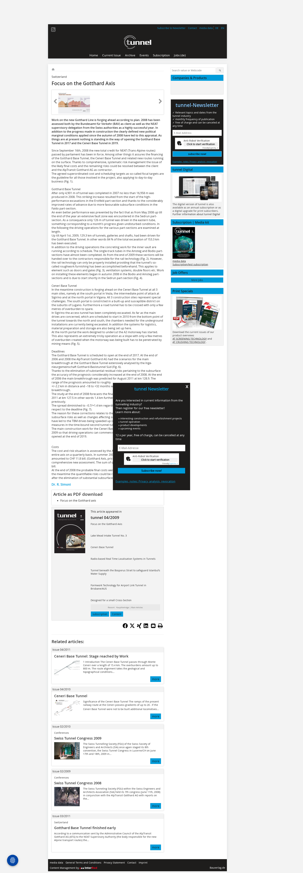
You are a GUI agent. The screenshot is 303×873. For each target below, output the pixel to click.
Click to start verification (155, 459)
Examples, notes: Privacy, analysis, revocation (145, 481)
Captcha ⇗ (170, 463)
